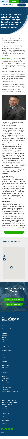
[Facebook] (2, 429)
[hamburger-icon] (14, 5)
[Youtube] (5, 429)
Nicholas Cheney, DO (7, 58)
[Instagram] (9, 429)
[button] (4, 259)
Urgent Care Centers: (7, 350)
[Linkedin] (12, 429)
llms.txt (8, 433)
